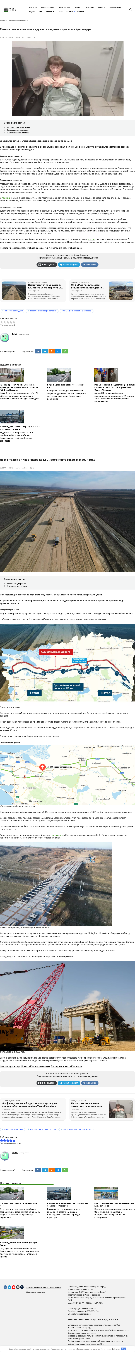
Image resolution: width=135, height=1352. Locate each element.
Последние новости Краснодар (66, 248)
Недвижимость (115, 7)
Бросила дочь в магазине (18, 127)
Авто (40, 12)
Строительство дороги (17, 586)
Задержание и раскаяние (18, 130)
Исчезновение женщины (18, 132)
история (91, 239)
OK (123, 1349)
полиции (6, 198)
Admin (15, 334)
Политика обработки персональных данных (43, 1287)
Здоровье (50, 12)
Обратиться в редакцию (35, 1292)
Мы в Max (91, 264)
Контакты (81, 12)
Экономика (89, 7)
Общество (33, 7)
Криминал (77, 7)
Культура (101, 7)
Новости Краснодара (9, 20)
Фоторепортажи (47, 7)
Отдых (32, 12)
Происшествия (64, 7)
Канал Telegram (70, 264)
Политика (70, 12)
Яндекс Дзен (48, 264)
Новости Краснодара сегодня (35, 248)
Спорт (60, 12)
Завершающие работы (17, 584)
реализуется (57, 835)
